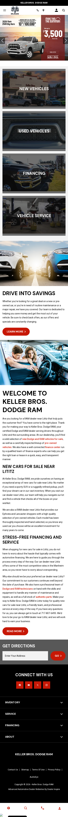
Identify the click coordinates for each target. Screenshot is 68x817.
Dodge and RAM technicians (17, 588)
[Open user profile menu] (56, 10)
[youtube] (28, 685)
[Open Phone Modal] (38, 10)
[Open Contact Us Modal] (42, 808)
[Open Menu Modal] (4, 10)
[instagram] (46, 685)
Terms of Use (38, 770)
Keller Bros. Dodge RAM (42, 784)
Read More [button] (14, 631)
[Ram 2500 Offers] (34, 38)
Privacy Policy (54, 770)
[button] (2, 40)
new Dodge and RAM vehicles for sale (42, 439)
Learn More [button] (15, 331)
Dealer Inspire (53, 789)
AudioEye (34, 777)
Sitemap (25, 770)
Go (57, 655)
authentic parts (44, 597)
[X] (37, 685)
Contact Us (13, 770)
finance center (52, 447)
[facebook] (19, 685)
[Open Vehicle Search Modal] (63, 10)
